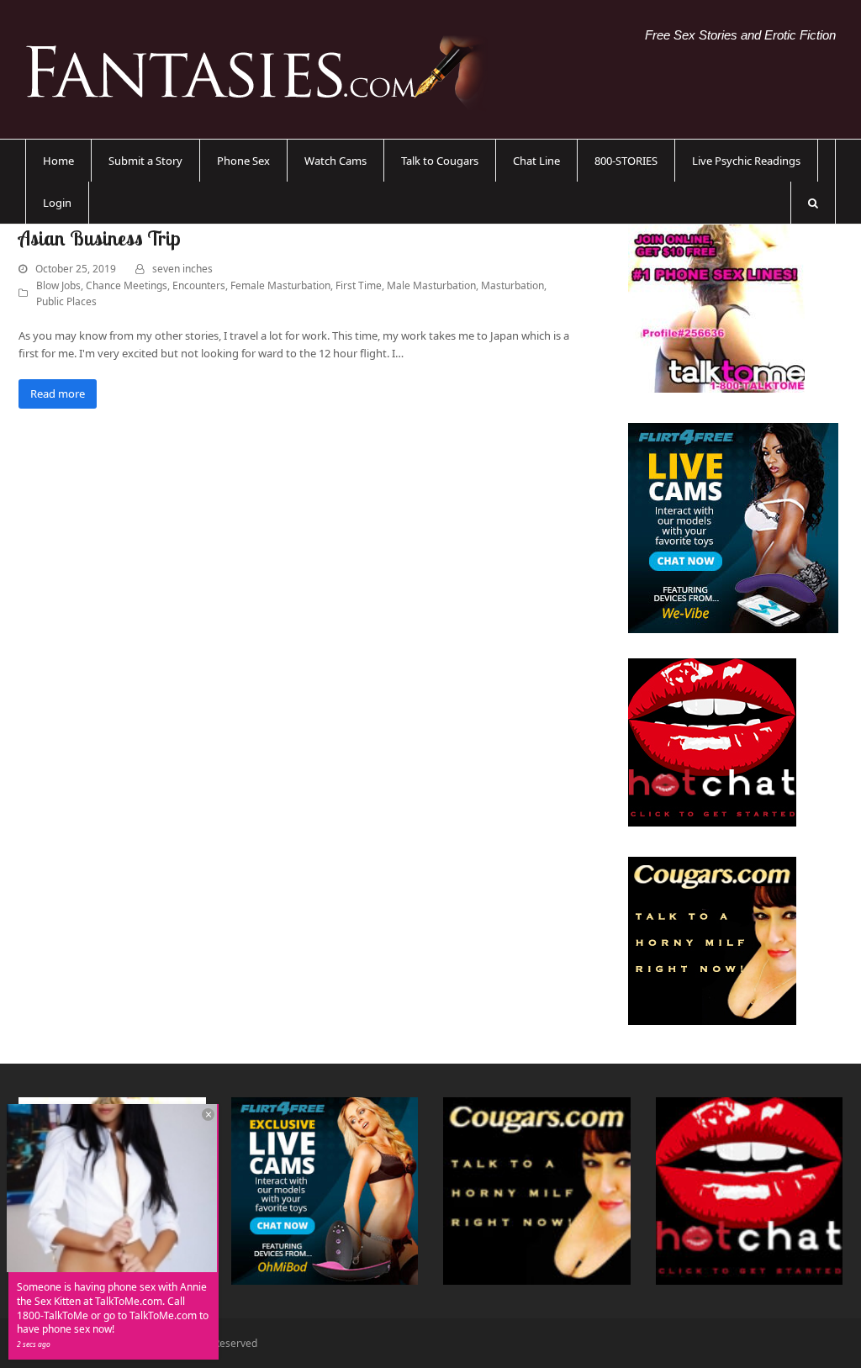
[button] (813, 203)
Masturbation (512, 285)
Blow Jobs (58, 285)
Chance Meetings (126, 285)
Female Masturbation (280, 285)
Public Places (66, 301)
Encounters (198, 285)
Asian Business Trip (99, 238)
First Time (358, 285)
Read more (57, 393)
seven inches (182, 268)
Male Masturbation (431, 285)
